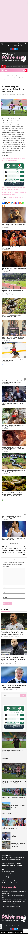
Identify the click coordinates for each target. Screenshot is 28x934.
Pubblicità (15, 45)
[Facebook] (3, 203)
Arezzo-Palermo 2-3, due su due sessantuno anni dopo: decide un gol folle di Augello (14, 782)
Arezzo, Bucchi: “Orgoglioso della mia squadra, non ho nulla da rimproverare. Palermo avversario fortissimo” (13, 660)
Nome (4, 587)
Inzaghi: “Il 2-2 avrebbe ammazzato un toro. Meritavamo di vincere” (12, 751)
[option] (14, 743)
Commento (6, 566)
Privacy (1, 927)
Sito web (5, 597)
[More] (3, 206)
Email (4, 592)
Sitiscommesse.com (13, 725)
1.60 (8, 176)
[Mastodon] (17, 203)
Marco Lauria (14, 883)
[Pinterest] (14, 203)
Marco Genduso (13, 689)
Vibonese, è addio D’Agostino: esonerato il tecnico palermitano (8, 549)
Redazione (9, 45)
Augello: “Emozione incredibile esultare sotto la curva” (14, 903)
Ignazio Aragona (14, 881)
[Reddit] (9, 203)
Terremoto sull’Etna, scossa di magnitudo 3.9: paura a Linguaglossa (18, 844)
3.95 (11, 176)
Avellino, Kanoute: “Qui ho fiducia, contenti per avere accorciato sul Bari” (20, 550)
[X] (6, 203)
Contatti (20, 45)
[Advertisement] (14, 28)
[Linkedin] (12, 203)
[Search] (23, 70)
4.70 (14, 176)
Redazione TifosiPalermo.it (9, 94)
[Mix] (20, 203)
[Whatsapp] (23, 203)
